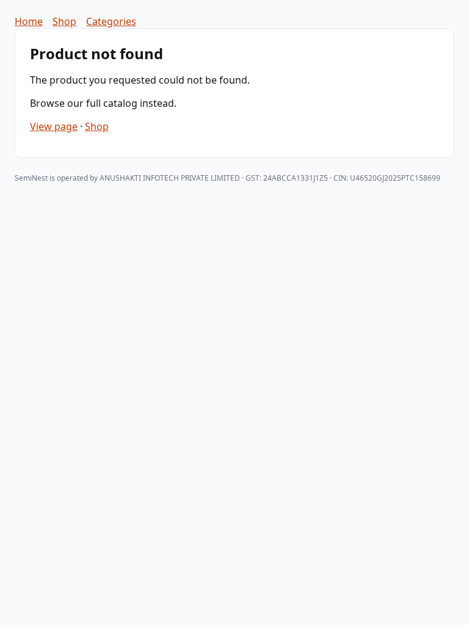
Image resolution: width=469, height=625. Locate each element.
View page (54, 126)
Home (29, 21)
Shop (64, 21)
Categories (111, 21)
